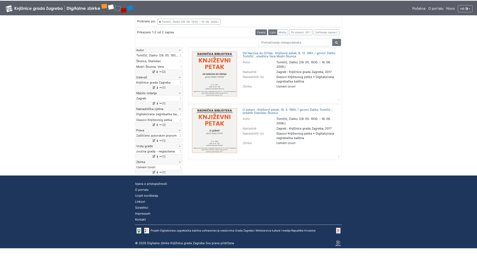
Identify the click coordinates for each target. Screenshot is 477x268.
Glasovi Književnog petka (294, 77)
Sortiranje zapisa (325, 32)
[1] (163, 87)
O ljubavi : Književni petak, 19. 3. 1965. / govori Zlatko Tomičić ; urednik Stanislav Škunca (287, 111)
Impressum (142, 213)
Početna (418, 8)
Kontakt (140, 219)
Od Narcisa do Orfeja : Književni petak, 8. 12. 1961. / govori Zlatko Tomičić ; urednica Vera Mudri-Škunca (289, 55)
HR (462, 9)
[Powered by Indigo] (338, 243)
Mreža (282, 32)
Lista (273, 32)
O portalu (435, 8)
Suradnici (141, 207)
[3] (164, 71)
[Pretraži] (336, 42)
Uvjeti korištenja (146, 195)
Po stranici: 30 (300, 32)
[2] (164, 124)
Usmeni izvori (286, 86)
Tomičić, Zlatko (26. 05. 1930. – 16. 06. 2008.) (190, 21)
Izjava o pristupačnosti (151, 184)
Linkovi (140, 201)
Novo (450, 8)
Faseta (261, 32)
